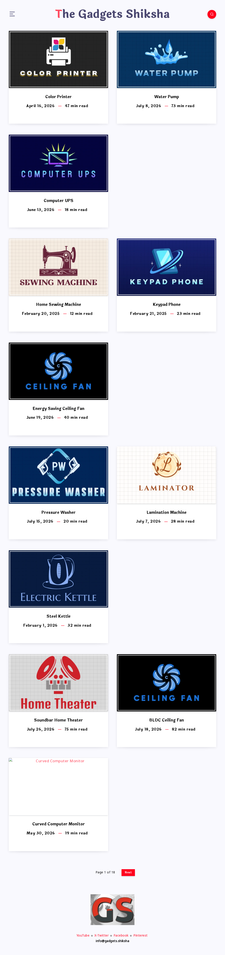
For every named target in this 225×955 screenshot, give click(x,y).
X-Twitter (101, 936)
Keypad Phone (167, 304)
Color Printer (58, 97)
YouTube (83, 936)
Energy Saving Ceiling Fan (58, 409)
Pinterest (140, 936)
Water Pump (166, 97)
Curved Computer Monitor (58, 824)
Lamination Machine (167, 512)
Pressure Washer (59, 512)
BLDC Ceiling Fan (166, 720)
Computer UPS (58, 201)
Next (128, 872)
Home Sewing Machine (58, 304)
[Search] (211, 14)
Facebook (121, 936)
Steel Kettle (59, 616)
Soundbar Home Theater (58, 720)
